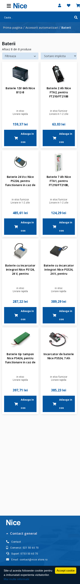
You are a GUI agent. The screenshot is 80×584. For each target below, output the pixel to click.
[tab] (40, 533)
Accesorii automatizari (41, 27)
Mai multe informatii (16, 579)
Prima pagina (12, 27)
